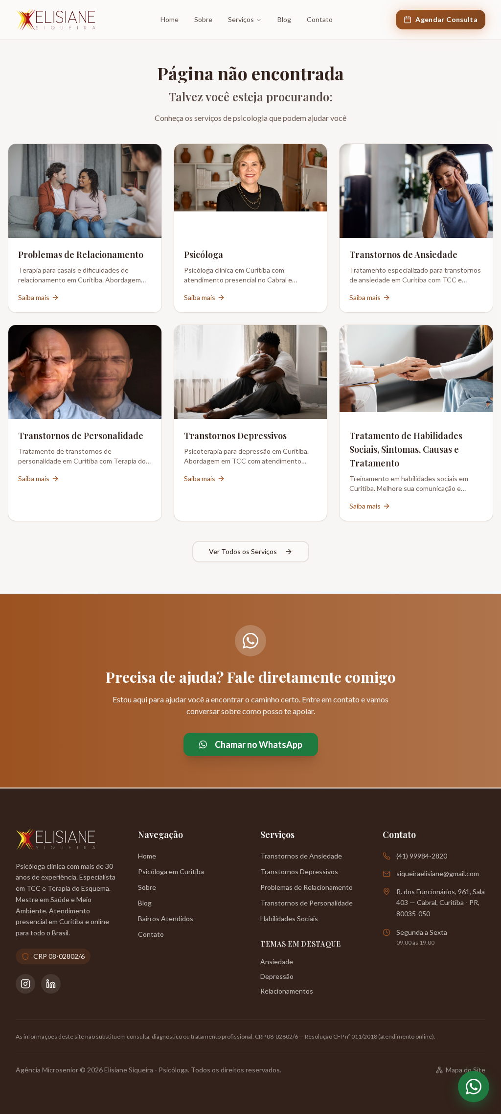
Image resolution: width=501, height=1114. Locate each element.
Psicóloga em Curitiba (171, 871)
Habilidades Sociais (289, 918)
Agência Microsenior (47, 1070)
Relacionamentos (286, 991)
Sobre (203, 19)
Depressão (277, 976)
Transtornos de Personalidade (306, 903)
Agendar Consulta (446, 19)
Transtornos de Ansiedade (301, 856)
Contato (320, 19)
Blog (284, 19)
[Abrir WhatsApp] (473, 1086)
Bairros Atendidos (165, 918)
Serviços (241, 19)
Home (169, 19)
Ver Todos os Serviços (243, 551)
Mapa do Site (465, 1070)
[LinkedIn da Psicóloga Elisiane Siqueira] (51, 984)
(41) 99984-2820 (421, 856)
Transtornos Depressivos (299, 871)
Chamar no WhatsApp (258, 744)
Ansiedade (276, 961)
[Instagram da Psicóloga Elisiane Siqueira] (25, 984)
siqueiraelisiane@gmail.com (437, 873)
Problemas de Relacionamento (306, 887)
